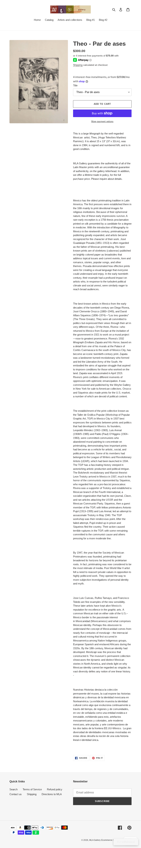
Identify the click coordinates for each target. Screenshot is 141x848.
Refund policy (54, 789)
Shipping (78, 65)
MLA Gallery (95, 840)
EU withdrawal (126, 841)
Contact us (15, 794)
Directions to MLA (52, 794)
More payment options (102, 121)
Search (13, 789)
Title (75, 85)
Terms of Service (32, 789)
